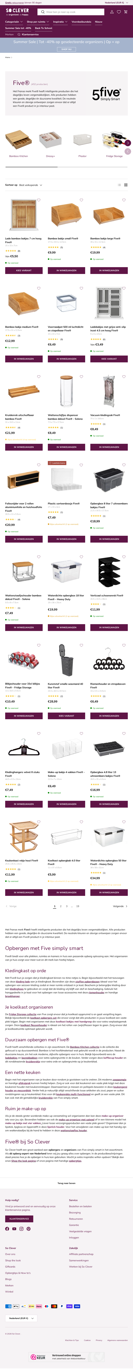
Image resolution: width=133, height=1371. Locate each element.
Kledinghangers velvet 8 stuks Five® (22, 774)
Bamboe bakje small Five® (63, 238)
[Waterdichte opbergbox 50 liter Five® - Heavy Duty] (109, 837)
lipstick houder (55, 1126)
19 (77, 906)
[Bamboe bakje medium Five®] (24, 303)
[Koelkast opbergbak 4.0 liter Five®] (66, 837)
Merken (9, 34)
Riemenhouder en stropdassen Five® (108, 685)
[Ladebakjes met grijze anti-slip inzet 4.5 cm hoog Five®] (109, 303)
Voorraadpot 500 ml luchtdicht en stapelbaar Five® (65, 328)
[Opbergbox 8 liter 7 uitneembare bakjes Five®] (109, 480)
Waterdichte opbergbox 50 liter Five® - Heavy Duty (108, 862)
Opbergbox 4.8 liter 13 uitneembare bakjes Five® (105, 774)
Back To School (43, 28)
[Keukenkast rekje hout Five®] (24, 837)
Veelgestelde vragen (80, 1231)
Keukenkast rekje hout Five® (21, 860)
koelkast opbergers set (43, 1017)
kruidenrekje (46, 1097)
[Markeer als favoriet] (39, 200)
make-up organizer (112, 1115)
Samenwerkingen (79, 1260)
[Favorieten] (119, 11)
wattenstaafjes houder (73, 1130)
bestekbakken (29, 1057)
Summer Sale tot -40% (18, 28)
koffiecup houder (113, 1057)
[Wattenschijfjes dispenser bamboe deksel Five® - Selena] (66, 391)
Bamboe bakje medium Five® (21, 326)
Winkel (9, 1291)
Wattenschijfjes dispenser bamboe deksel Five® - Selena (65, 417)
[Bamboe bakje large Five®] (109, 215)
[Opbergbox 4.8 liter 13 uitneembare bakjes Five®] (109, 748)
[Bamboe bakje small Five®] (66, 215)
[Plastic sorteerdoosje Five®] (66, 480)
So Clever (16, 1334)
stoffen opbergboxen (87, 981)
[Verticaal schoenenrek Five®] (109, 572)
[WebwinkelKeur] (66, 1357)
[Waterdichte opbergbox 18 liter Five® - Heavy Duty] (66, 572)
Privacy (99, 1340)
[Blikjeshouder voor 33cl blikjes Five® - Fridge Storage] (24, 660)
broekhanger (12, 996)
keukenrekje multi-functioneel (73, 1094)
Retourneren (76, 1218)
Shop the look (13, 1260)
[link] (28, 906)
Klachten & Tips (72, 1340)
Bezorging (75, 1212)
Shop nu (66, 49)
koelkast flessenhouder (33, 1025)
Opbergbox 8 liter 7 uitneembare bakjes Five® (109, 505)
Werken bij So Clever (80, 1266)
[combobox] (70, 12)
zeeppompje (119, 1079)
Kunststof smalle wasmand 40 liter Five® (65, 685)
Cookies (87, 1340)
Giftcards (10, 1266)
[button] (125, 11)
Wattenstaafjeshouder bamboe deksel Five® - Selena (23, 597)
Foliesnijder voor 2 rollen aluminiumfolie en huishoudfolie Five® (23, 507)
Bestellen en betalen (80, 1206)
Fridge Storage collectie (22, 1014)
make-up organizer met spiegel (76, 1119)
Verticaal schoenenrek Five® (106, 595)
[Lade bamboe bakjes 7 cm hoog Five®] (24, 215)
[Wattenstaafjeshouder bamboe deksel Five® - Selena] (24, 572)
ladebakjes (11, 1057)
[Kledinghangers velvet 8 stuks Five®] (24, 748)
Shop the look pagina (23, 1160)
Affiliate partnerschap (81, 1254)
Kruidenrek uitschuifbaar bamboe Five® (19, 417)
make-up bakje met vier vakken (23, 1123)
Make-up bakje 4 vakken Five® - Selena (66, 774)
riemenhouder (96, 992)
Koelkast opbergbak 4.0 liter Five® (64, 862)
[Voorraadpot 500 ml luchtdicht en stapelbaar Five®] (66, 303)
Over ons (10, 1254)
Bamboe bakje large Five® (105, 238)
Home (7, 57)
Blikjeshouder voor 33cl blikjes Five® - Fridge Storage (22, 685)
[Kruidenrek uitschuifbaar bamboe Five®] (24, 391)
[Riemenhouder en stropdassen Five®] (109, 660)
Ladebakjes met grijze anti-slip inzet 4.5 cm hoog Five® (108, 328)
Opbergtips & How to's (17, 1272)
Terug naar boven (66, 1183)
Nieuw (98, 21)
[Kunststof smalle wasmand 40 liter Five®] (66, 660)
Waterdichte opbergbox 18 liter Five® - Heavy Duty (66, 597)
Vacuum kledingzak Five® (105, 415)
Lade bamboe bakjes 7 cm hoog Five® (23, 240)
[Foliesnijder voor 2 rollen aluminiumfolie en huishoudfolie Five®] (24, 480)
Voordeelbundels (81, 21)
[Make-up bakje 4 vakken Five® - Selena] (66, 748)
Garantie (74, 1225)
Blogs (8, 1279)
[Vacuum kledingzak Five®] (109, 391)
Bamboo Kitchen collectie (84, 1046)
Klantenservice (19, 1218)
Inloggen (74, 1237)
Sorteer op (11, 184)
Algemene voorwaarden (117, 1340)
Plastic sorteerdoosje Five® (64, 503)
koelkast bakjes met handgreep (74, 1021)
